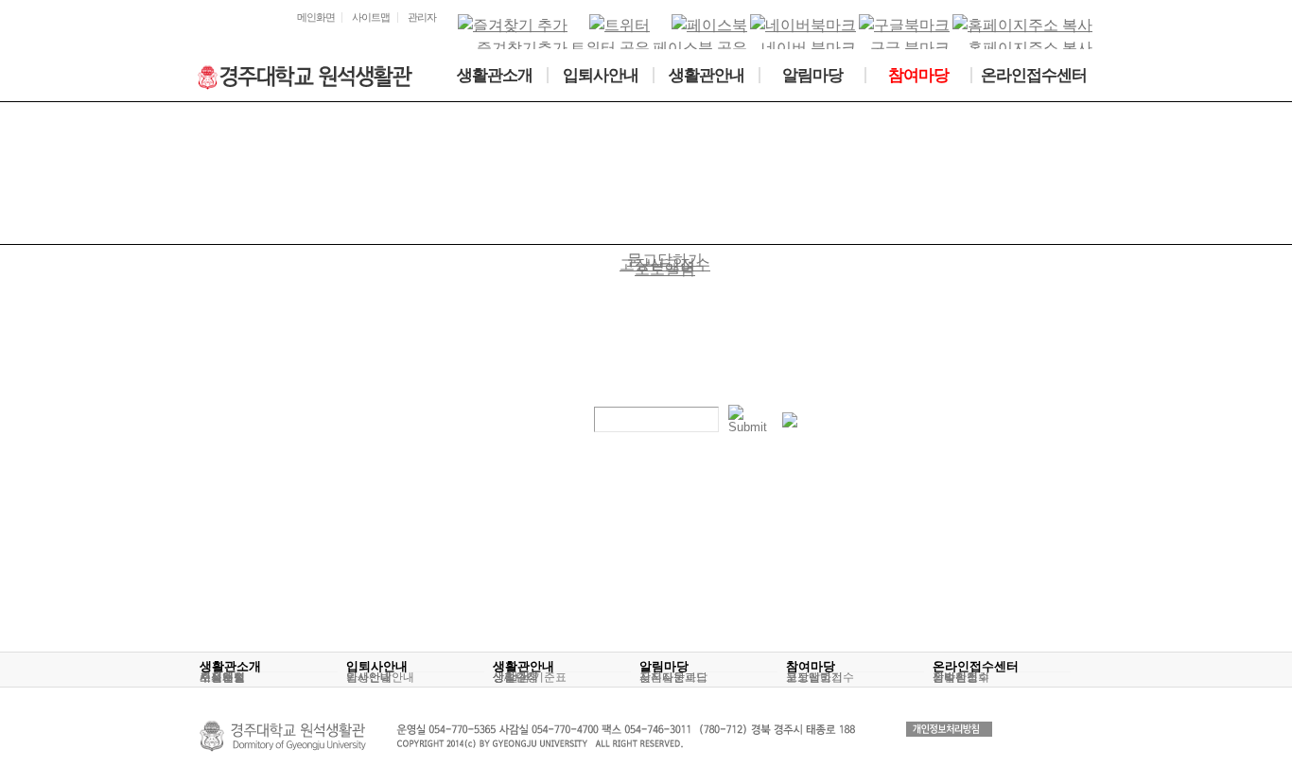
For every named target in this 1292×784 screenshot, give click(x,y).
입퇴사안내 (377, 666)
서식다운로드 (673, 677)
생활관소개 (230, 666)
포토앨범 (808, 677)
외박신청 (955, 677)
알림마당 (664, 666)
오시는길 (222, 677)
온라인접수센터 (976, 666)
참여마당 (810, 666)
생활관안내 (523, 666)
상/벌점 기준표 (530, 677)
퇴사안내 (369, 677)
